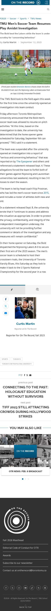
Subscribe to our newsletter (18, 563)
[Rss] (38, 587)
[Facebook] (6, 587)
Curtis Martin (9, 42)
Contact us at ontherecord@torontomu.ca (24, 570)
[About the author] (12, 289)
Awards (7, 555)
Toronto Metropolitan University (17, 364)
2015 (46, 192)
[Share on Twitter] (5, 306)
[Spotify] (45, 587)
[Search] (48, 9)
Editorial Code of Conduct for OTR (21, 547)
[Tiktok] (32, 587)
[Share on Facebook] (5, 299)
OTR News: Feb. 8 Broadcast (25, 471)
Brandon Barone (24, 86)
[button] (2, 456)
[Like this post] (21, 375)
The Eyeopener (24, 161)
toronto (17, 359)
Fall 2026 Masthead (13, 540)
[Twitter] (12, 587)
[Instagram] (19, 587)
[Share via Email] (5, 313)
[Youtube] (25, 587)
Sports (5, 359)
